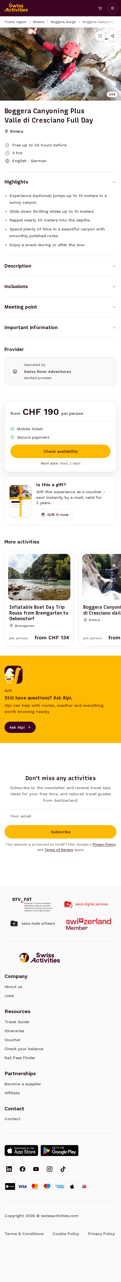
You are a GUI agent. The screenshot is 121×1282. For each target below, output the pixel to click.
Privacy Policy (104, 844)
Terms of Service (58, 850)
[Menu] (112, 8)
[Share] (112, 36)
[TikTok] (63, 1169)
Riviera (38, 22)
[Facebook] (22, 1169)
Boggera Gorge (63, 22)
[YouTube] (36, 1169)
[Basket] (100, 8)
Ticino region (15, 22)
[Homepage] (16, 8)
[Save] (100, 36)
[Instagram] (49, 1169)
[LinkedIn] (9, 1169)
